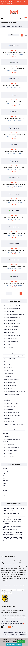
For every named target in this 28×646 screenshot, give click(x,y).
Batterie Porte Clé (9, 409)
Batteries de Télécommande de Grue (14, 391)
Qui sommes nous (8, 632)
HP (3, 476)
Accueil (3, 26)
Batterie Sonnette (9, 444)
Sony (4, 485)
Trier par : (4, 35)
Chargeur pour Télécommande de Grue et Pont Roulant (13, 425)
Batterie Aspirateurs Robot (11, 412)
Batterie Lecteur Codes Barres (12, 335)
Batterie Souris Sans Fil (10, 350)
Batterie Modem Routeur (11, 362)
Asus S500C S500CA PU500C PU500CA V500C (13, 538)
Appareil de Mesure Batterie (12, 379)
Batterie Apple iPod (9, 406)
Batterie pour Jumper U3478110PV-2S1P (14, 250)
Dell (4, 478)
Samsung (5, 471)
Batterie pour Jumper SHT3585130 (14, 69)
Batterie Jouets (8, 371)
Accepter (21, 641)
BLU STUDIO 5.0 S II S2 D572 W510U (13, 533)
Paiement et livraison (20, 632)
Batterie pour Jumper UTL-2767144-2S (14, 234)
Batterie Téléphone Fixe (10, 450)
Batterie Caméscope (10, 429)
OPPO (4, 495)
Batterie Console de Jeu (11, 404)
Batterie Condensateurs (11, 341)
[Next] (21, 293)
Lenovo (5, 468)
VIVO (4, 493)
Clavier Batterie (8, 374)
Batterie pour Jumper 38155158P (14, 151)
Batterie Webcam (9, 456)
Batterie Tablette (9, 312)
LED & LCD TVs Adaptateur (11, 326)
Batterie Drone (8, 388)
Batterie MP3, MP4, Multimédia (12, 415)
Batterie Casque (8, 368)
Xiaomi (4, 483)
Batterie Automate (9, 320)
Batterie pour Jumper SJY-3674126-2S (14, 85)
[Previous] (7, 293)
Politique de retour (8, 634)
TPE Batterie (7, 376)
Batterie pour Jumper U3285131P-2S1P (14, 52)
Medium (5, 627)
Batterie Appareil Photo (10, 338)
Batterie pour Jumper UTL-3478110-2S (14, 217)
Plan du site (23, 634)
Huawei (5, 490)
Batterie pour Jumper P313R (14, 102)
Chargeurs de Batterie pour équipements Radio (11, 395)
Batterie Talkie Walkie (10, 359)
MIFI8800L (4, 593)
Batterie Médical (8, 347)
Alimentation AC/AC (9, 332)
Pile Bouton (7, 418)
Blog (20, 636)
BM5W (22, 590)
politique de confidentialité (14, 644)
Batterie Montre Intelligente (12, 317)
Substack (13, 627)
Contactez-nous (12, 636)
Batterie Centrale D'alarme (11, 447)
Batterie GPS (7, 344)
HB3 (18, 590)
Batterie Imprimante (10, 385)
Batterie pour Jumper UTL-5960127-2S (14, 135)
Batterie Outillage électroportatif (13, 356)
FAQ (17, 634)
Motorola (5, 481)
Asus (4, 473)
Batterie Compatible (10, 365)
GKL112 (9, 593)
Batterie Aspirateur (9, 382)
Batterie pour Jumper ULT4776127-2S (14, 184)
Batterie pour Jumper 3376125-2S (14, 118)
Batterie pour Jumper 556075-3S (14, 168)
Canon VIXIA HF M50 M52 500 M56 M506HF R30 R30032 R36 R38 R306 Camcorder (12, 520)
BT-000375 (4, 590)
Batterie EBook (8, 453)
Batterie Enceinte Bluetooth (12, 323)
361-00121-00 (12, 590)
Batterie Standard (9, 421)
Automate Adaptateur (10, 353)
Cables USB (7, 436)
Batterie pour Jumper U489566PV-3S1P (14, 266)
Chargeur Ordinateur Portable (12, 306)
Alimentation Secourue (10, 329)
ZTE (4, 488)
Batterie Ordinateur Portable (15, 26)
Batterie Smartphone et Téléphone (14, 314)
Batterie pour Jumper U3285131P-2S (14, 283)
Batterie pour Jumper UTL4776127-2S (14, 201)
